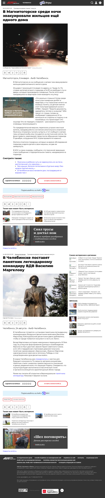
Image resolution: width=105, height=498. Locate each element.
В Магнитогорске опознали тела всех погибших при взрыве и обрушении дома (54, 219)
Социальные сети (92, 458)
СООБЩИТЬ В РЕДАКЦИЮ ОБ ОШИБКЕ (70, 462)
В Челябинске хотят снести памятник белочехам (53, 415)
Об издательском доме (24, 458)
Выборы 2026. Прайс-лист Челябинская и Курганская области (36, 462)
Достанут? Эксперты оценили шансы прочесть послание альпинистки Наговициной (90, 266)
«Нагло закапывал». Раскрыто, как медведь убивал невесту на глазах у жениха (89, 293)
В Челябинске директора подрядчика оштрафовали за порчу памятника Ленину (21, 415)
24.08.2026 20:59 (8, 254)
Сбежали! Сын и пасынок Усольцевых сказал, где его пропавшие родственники (90, 273)
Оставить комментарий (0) (52, 181)
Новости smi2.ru (10, 248)
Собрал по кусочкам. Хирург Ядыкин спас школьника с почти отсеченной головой (90, 259)
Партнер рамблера (34, 490)
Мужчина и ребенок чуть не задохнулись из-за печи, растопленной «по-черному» (39, 163)
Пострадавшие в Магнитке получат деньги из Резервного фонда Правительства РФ (21, 212)
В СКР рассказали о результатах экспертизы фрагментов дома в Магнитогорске (54, 212)
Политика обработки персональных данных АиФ (59, 460)
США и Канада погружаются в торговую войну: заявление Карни (88, 304)
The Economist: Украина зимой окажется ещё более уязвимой (87, 311)
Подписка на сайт (69, 458)
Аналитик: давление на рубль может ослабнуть (89, 324)
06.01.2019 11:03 (7, 8)
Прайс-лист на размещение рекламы (29, 460)
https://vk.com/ (37, 68)
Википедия (18, 318)
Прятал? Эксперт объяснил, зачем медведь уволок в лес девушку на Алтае (89, 279)
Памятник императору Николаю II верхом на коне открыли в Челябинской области (23, 422)
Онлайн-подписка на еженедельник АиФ (48, 458)
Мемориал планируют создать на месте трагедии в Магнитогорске (22, 218)
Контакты (81, 458)
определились (41, 359)
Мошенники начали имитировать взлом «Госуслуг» (88, 317)
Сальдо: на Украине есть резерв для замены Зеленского (89, 331)
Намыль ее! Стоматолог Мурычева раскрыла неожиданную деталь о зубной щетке (89, 286)
